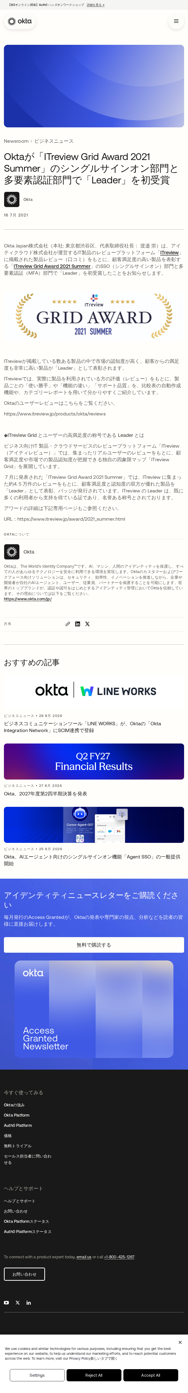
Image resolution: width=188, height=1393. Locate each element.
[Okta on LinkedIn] (28, 1303)
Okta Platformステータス (26, 1221)
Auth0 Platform (18, 1125)
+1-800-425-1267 (119, 1257)
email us (84, 1257)
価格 (8, 1135)
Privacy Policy (93, 1358)
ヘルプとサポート (20, 1201)
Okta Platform (17, 1115)
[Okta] (20, 21)
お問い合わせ (24, 1274)
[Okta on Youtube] (6, 1303)
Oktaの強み (14, 1105)
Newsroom (16, 141)
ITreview (169, 252)
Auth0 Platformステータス (28, 1231)
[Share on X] (87, 623)
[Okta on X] (17, 1303)
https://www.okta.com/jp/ (28, 599)
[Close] (180, 1342)
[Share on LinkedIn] (77, 623)
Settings (37, 1375)
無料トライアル (18, 1146)
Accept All (150, 1375)
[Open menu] (176, 21)
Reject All (93, 1375)
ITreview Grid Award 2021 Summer (52, 266)
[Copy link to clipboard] (67, 623)
